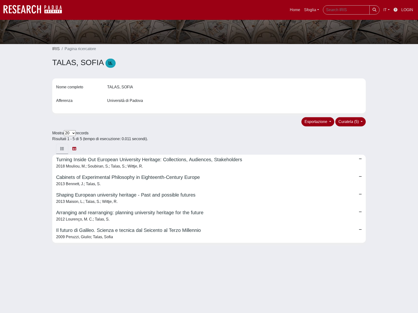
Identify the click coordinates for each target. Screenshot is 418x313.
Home (295, 10)
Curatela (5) (349, 122)
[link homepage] (35, 10)
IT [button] (385, 10)
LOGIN (407, 10)
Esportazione (316, 122)
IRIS (56, 49)
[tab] (62, 149)
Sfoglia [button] (310, 10)
